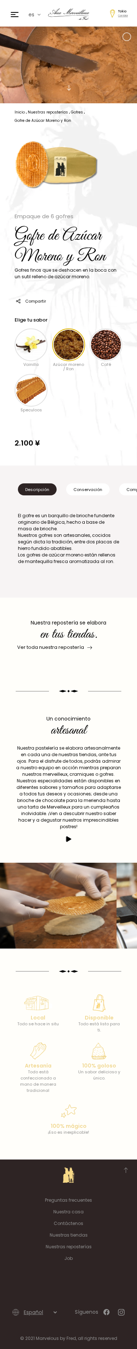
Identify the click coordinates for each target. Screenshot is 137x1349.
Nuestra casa (68, 1212)
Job (68, 1258)
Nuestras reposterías (69, 1247)
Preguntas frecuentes (68, 1200)
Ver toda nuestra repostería (50, 647)
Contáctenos (68, 1223)
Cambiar (123, 15)
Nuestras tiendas (69, 1235)
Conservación (87, 489)
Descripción (37, 489)
